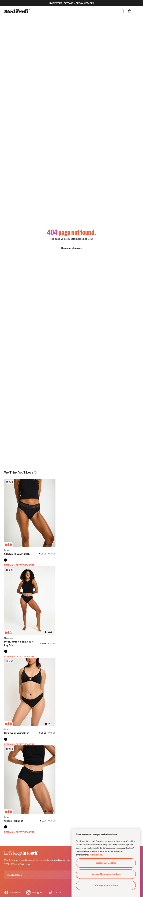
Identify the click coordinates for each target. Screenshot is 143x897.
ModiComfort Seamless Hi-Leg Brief (19, 643)
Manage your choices (106, 885)
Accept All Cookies (106, 863)
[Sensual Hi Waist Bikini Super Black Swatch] (5, 560)
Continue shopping (71, 247)
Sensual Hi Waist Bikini (17, 553)
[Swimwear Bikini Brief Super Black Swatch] (5, 739)
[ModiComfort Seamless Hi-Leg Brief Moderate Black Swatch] (5, 651)
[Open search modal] (122, 11)
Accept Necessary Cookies (106, 874)
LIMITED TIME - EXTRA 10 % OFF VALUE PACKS (71, 3)
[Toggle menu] (137, 11)
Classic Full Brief (13, 820)
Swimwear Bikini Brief (16, 732)
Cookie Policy (96, 854)
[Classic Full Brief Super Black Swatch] (5, 826)
